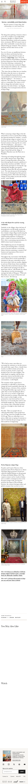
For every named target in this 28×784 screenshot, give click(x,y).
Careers (12, 776)
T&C (24, 776)
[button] (4, 617)
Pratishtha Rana (18, 28)
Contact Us (5, 776)
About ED (18, 776)
